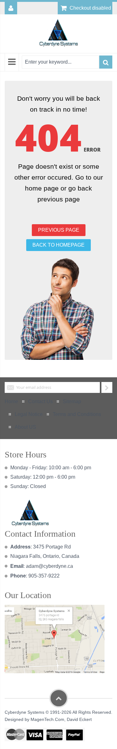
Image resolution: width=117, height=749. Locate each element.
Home (11, 401)
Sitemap (72, 401)
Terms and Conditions (77, 414)
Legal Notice (29, 414)
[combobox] (60, 62)
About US (25, 427)
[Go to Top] (58, 698)
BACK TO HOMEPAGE (58, 245)
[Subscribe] (106, 387)
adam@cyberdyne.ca (49, 566)
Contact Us (40, 401)
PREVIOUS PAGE (58, 230)
